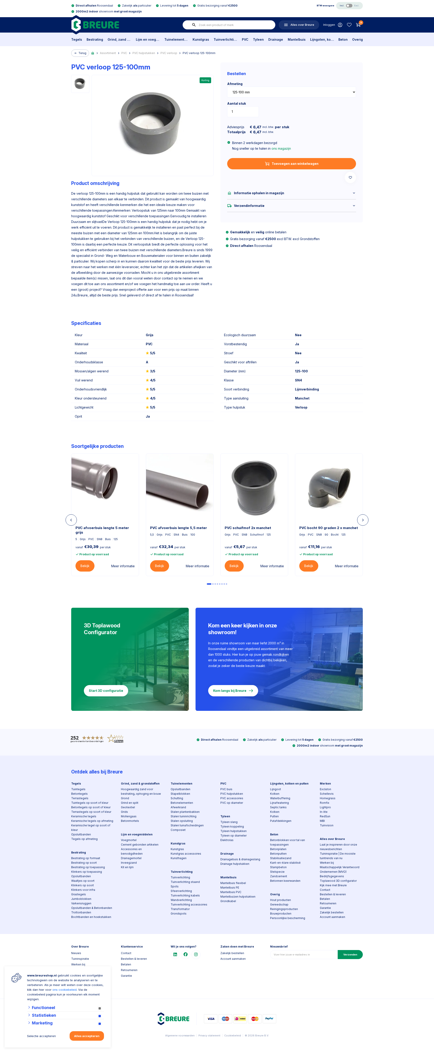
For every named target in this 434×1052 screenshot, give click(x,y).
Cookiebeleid (232, 1035)
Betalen (325, 899)
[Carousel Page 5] (220, 584)
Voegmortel (129, 840)
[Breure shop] (95, 24)
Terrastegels (79, 798)
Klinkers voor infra (83, 889)
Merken (325, 783)
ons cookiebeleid (64, 989)
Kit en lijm (127, 867)
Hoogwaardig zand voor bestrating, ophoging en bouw (141, 791)
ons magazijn (281, 148)
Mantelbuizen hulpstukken (237, 896)
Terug (82, 53)
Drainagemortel (131, 858)
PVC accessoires (231, 798)
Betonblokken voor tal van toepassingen (287, 842)
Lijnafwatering (279, 802)
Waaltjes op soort (82, 880)
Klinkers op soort (82, 885)
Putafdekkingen (280, 821)
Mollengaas (129, 816)
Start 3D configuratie (106, 691)
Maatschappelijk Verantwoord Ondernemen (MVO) (339, 869)
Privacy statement (209, 1035)
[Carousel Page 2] (213, 584)
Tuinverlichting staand (185, 882)
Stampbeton (278, 867)
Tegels (76, 39)
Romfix (324, 802)
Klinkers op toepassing (86, 871)
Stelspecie (277, 871)
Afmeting (235, 84)
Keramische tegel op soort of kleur (90, 828)
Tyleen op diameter (233, 835)
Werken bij (327, 862)
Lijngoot (275, 789)
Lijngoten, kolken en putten (322, 39)
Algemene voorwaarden (180, 1035)
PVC (245, 39)
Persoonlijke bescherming (287, 918)
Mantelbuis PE (229, 887)
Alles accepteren (86, 1036)
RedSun (325, 816)
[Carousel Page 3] (215, 584)
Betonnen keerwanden (285, 880)
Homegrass (327, 798)
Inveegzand (129, 862)
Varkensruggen (81, 903)
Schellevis (327, 793)
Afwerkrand (178, 807)
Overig (357, 39)
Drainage (275, 39)
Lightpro (325, 807)
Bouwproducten (280, 913)
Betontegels (79, 793)
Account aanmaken (332, 917)
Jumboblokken (81, 899)
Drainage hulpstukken (234, 863)
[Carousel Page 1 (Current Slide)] (209, 584)
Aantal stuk (236, 103)
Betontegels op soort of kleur (91, 807)
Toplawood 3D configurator (338, 880)
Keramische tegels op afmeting (92, 821)
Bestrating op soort (84, 862)
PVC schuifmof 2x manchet (248, 528)
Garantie (325, 908)
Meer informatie (123, 566)
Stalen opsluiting (182, 821)
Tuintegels (78, 789)
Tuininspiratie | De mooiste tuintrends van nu (338, 856)
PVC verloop (168, 53)
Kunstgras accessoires (186, 853)
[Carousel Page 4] (217, 584)
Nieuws (76, 953)
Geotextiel (128, 807)
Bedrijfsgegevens (332, 876)
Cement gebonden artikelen (139, 844)
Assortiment (108, 53)
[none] (193, 24)
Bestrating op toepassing (88, 867)
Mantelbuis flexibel (233, 883)
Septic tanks (278, 807)
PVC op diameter (231, 802)
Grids (124, 811)
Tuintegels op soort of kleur (89, 802)
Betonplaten (278, 849)
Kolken (274, 793)
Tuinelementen (176, 39)
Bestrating (95, 39)
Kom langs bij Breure (229, 691)
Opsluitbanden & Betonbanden (91, 908)
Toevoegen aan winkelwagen (295, 163)
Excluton (325, 789)
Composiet (178, 830)
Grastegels (78, 894)
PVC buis (226, 789)
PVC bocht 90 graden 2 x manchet (328, 528)
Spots (175, 886)
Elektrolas (227, 840)
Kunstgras (201, 39)
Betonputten (278, 853)
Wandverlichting (181, 900)
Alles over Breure (332, 839)
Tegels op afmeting (84, 839)
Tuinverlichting (225, 39)
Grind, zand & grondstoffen (119, 39)
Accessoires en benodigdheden (132, 851)
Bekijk (85, 566)
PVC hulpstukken (143, 53)
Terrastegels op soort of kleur (91, 811)
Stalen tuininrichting (183, 816)
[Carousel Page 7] (224, 584)
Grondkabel (228, 901)
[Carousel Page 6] (222, 584)
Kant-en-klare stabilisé (285, 862)
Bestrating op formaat (85, 858)
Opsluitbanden (81, 834)
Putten (274, 816)
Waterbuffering (280, 798)
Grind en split (129, 802)
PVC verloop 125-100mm (199, 53)
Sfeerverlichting (181, 891)
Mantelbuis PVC (230, 892)
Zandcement (278, 876)
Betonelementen (182, 802)
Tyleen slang (229, 822)
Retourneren (328, 903)
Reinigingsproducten (284, 909)
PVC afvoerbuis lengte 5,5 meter (178, 528)
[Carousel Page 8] (226, 584)
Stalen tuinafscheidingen (187, 825)
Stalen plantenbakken (185, 811)
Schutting (177, 798)
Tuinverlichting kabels (185, 895)
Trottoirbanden (81, 912)
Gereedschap (279, 904)
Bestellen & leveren (333, 894)
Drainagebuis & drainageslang (240, 859)
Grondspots (178, 913)
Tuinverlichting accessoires (189, 904)
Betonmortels (130, 821)
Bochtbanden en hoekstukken (91, 917)
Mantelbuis (297, 39)
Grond (125, 798)
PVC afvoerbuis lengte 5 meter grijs (102, 530)
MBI (322, 821)
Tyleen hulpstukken (233, 831)
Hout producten (280, 900)
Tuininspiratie (80, 958)
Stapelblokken (180, 793)
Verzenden (350, 954)
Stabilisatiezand (280, 858)
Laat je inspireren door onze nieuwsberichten (338, 847)
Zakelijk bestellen (332, 912)
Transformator (180, 909)
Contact (325, 889)
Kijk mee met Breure (333, 885)
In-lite (324, 811)
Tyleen (258, 39)
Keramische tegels (83, 816)
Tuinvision (326, 825)
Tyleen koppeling (232, 826)
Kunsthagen (178, 858)
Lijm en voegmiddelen (148, 39)
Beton (343, 39)
